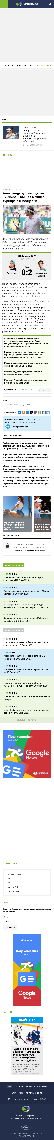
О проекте (18, 1086)
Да (7, 917)
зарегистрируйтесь (36, 550)
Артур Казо (25, 405)
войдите (18, 550)
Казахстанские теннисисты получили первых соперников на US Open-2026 (26, 364)
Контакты (42, 1086)
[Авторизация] (51, 3)
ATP (9, 878)
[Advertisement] (27, 35)
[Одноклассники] (23, 412)
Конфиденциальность (18, 1099)
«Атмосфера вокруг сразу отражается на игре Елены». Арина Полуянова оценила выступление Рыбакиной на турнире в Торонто (26, 469)
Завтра (27, 65)
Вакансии (30, 1086)
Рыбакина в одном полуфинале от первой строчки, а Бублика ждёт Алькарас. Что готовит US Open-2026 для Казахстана (24, 354)
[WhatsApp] (39, 412)
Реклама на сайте (33, 1093)
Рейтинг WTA (13, 891)
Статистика (17, 1093)
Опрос (6, 902)
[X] (31, 412)
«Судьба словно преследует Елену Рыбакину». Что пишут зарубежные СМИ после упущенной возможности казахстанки (25, 457)
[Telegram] (47, 412)
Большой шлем (14, 874)
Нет (7, 921)
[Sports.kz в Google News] (27, 777)
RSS (44, 1099)
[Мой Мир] (27, 412)
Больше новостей (27, 720)
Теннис (8, 155)
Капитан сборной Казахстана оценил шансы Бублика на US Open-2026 (25, 381)
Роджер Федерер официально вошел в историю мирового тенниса (23, 373)
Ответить (10, 928)
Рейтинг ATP (13, 887)
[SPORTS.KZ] (27, 970)
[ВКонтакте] (19, 412)
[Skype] (43, 412)
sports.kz (44, 390)
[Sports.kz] (27, 4)
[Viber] (35, 412)
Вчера (6, 65)
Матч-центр (43, 65)
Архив (34, 1099)
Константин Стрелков (26, 389)
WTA (9, 883)
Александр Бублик (11, 405)
